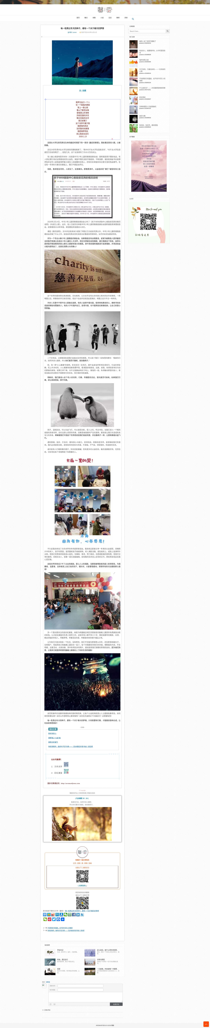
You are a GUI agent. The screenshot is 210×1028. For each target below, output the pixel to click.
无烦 (82, 32)
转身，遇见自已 (62, 959)
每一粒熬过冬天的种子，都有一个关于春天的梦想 (82, 28)
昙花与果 (142, 116)
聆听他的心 (52, 733)
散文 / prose (73, 32)
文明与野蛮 (101, 959)
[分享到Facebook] (74, 914)
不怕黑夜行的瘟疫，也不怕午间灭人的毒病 (60, 928)
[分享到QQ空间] (49, 914)
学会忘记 (60, 950)
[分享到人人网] (61, 914)
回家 (58, 969)
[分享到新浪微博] (53, 914)
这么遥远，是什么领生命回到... (107, 950)
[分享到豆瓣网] (69, 914)
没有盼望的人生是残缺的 (147, 106)
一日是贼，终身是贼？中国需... (107, 969)
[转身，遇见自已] (50, 962)
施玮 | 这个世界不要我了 (147, 41)
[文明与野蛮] (90, 962)
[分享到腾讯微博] (57, 914)
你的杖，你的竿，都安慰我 (148, 125)
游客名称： (53, 986)
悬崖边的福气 (53, 742)
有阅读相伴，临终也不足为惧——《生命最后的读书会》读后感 (70, 746)
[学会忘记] (50, 952)
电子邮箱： (53, 990)
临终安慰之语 (144, 60)
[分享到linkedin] (78, 914)
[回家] (50, 971)
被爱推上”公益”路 (54, 738)
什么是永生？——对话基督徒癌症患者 (152, 88)
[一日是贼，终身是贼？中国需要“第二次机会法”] (90, 971)
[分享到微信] (65, 914)
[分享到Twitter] (82, 914)
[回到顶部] (206, 1024)
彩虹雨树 (142, 97)
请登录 (48, 982)
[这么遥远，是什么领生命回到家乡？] (90, 952)
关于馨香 (132, 137)
